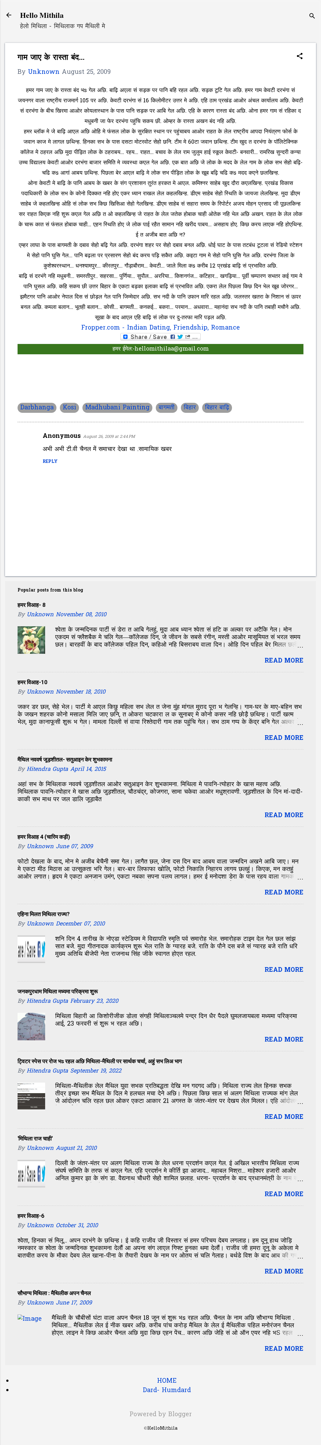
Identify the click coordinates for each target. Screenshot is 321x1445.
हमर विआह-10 (32, 682)
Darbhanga (37, 407)
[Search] (312, 17)
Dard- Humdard (167, 1390)
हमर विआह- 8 (31, 605)
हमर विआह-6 (31, 1215)
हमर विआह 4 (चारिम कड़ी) (44, 836)
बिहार (190, 407)
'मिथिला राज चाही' (35, 1138)
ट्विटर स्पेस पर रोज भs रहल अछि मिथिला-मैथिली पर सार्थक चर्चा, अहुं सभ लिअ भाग (100, 1061)
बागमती (167, 407)
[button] (299, 57)
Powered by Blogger (160, 1414)
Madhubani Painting (117, 407)
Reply (50, 462)
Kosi (69, 407)
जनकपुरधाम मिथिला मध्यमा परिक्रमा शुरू (58, 991)
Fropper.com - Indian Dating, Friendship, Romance (160, 328)
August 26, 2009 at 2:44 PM (109, 437)
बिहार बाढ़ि (217, 407)
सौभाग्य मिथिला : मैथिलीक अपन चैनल (54, 1293)
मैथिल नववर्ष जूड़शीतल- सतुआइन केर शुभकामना (65, 759)
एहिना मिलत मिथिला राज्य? (44, 914)
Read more (284, 661)
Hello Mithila (42, 14)
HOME (166, 1381)
